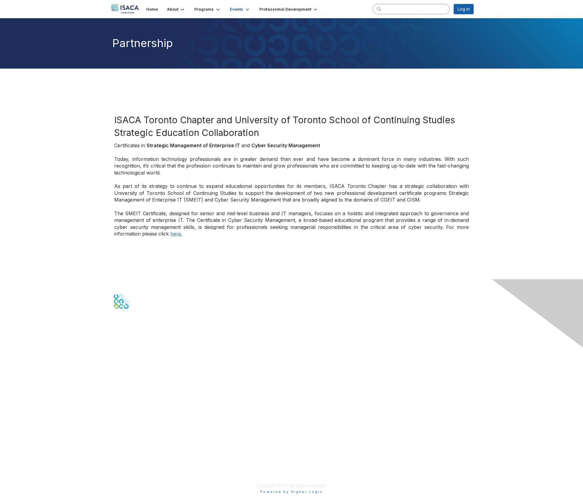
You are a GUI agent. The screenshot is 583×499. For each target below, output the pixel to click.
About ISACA (126, 443)
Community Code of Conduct (143, 449)
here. (176, 234)
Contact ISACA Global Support (144, 373)
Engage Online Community (141, 338)
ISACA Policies (128, 455)
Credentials (125, 411)
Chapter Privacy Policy (136, 476)
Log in (464, 9)
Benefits (122, 405)
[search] (379, 9)
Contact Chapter (130, 365)
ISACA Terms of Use (134, 461)
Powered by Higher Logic (291, 492)
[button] (176, 9)
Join (118, 399)
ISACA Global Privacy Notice (142, 467)
